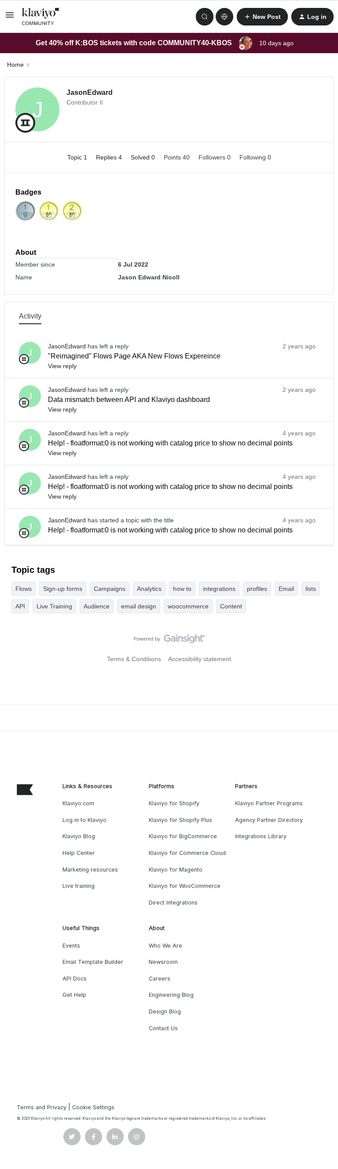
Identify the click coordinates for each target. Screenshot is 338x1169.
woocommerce (188, 606)
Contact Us (163, 1028)
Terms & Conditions (134, 658)
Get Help (74, 995)
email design (138, 606)
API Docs (74, 978)
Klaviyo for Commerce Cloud (187, 853)
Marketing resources (90, 869)
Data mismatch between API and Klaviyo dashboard (129, 399)
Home (15, 64)
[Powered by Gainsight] (169, 641)
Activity (30, 316)
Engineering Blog (171, 995)
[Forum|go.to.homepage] (41, 16)
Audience (97, 606)
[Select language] (224, 16)
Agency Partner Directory (269, 820)
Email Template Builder (92, 962)
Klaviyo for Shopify (174, 803)
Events (71, 945)
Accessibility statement (199, 658)
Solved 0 (144, 157)
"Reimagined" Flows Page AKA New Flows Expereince (134, 356)
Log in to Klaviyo (84, 820)
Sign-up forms (62, 588)
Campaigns (109, 588)
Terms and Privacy (41, 1107)
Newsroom (163, 962)
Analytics (149, 588)
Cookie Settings (93, 1107)
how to (182, 588)
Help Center (78, 853)
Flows (23, 588)
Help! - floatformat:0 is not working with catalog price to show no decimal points (170, 443)
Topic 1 (78, 157)
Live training (78, 886)
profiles (257, 588)
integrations (219, 588)
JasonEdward (89, 92)
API (20, 606)
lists (310, 588)
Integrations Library (261, 836)
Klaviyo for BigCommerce (183, 836)
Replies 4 (110, 157)
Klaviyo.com (78, 803)
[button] (9, 18)
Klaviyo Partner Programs (269, 803)
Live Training (54, 606)
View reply (62, 365)
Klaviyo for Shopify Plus (180, 820)
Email (286, 588)
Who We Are (165, 945)
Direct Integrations (173, 902)
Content (231, 606)
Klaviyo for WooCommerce (184, 886)
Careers (159, 978)
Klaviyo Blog (78, 836)
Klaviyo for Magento (175, 869)
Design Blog (165, 1011)
